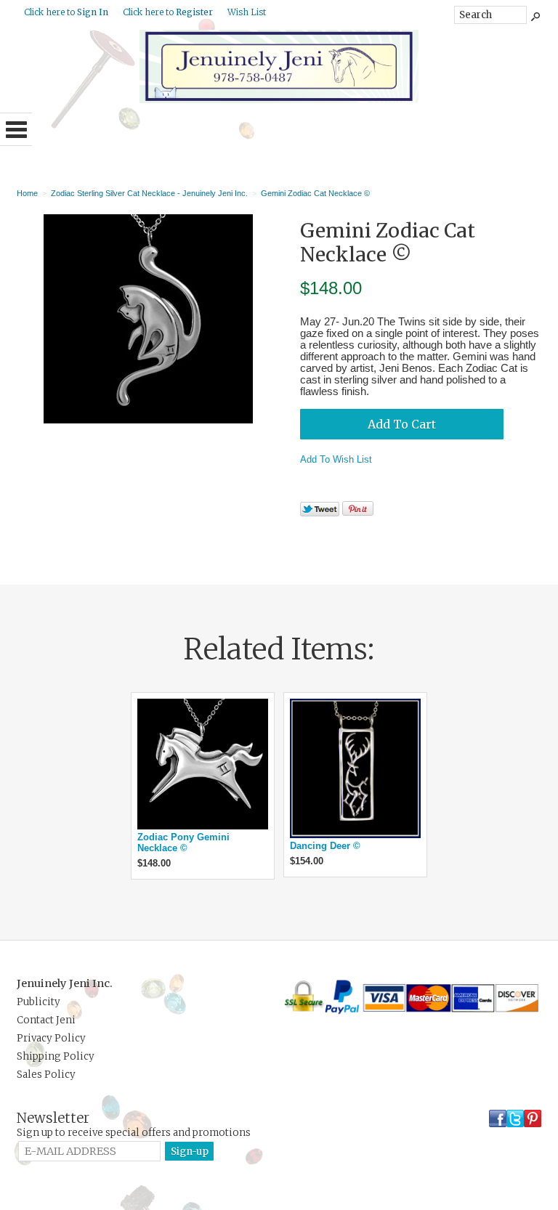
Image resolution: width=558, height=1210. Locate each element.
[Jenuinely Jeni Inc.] (279, 99)
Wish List (246, 12)
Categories (16, 129)
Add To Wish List (336, 459)
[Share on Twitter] (319, 513)
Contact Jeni (46, 1020)
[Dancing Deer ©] (355, 834)
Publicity (38, 1002)
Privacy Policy (51, 1038)
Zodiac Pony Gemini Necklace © (183, 842)
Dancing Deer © (325, 845)
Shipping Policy (55, 1056)
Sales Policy (46, 1074)
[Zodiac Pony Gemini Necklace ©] (202, 826)
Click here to (66, 12)
